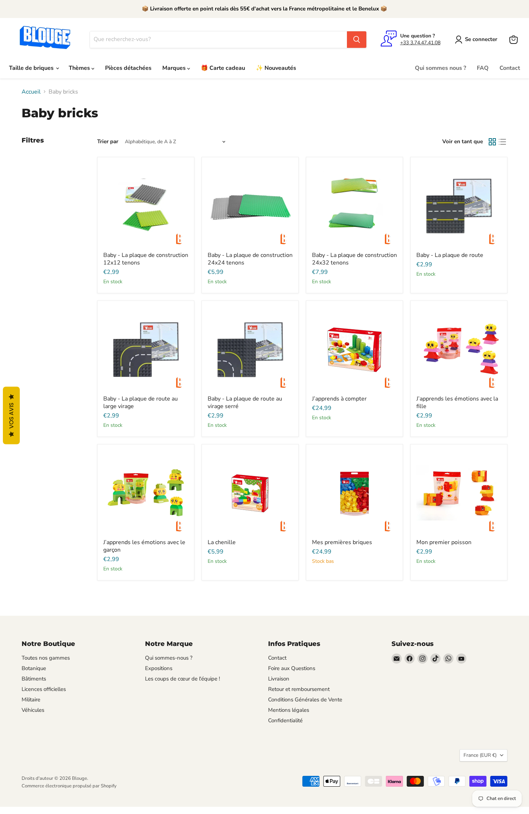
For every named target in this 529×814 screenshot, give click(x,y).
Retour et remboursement (299, 689)
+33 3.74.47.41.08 (420, 42)
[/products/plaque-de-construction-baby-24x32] (354, 205)
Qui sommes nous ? (440, 68)
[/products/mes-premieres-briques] (354, 492)
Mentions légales (288, 710)
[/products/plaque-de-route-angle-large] (145, 349)
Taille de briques (32, 68)
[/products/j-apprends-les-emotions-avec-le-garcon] (145, 492)
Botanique (34, 668)
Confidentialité (285, 720)
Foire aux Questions (291, 668)
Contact (509, 68)
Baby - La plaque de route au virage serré (245, 402)
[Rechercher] (356, 39)
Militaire (31, 699)
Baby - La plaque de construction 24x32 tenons (354, 259)
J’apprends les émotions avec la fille (457, 402)
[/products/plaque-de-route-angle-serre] (250, 349)
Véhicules (33, 710)
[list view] (502, 142)
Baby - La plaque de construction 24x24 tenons (250, 259)
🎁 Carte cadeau (223, 68)
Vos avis (11, 416)
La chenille (222, 542)
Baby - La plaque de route (449, 255)
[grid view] (492, 142)
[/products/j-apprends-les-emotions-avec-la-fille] (458, 349)
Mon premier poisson (443, 542)
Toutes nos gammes (46, 657)
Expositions (158, 668)
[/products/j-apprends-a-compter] (354, 349)
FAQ (483, 68)
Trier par (107, 142)
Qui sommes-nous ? (169, 657)
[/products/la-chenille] (250, 492)
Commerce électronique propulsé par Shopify (69, 786)
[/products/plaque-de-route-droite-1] (458, 205)
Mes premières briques (342, 542)
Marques (174, 68)
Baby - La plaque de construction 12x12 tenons (145, 259)
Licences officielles (44, 689)
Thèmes (80, 68)
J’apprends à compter (339, 399)
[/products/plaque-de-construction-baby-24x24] (250, 205)
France (480, 755)
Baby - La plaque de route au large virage (140, 402)
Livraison (278, 678)
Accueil (31, 92)
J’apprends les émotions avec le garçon (144, 546)
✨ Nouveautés (276, 68)
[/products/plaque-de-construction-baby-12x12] (145, 205)
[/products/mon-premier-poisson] (458, 492)
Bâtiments (34, 678)
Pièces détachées (128, 68)
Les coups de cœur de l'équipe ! (182, 678)
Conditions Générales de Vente (305, 699)
